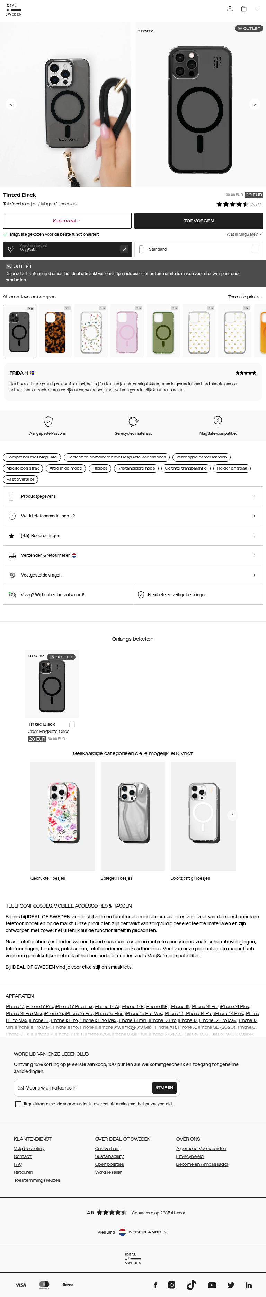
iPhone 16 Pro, (205, 1006)
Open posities (109, 1164)
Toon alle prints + (245, 296)
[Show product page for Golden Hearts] (199, 331)
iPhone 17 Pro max (73, 1006)
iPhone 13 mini (133, 1020)
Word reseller (108, 1172)
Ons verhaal (107, 1148)
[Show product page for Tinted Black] (19, 330)
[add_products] (72, 724)
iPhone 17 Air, (108, 1006)
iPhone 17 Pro (39, 1006)
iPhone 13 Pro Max (97, 1020)
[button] (133, 1212)
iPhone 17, (15, 1006)
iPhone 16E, (157, 1006)
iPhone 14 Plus (228, 1013)
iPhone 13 (38, 1020)
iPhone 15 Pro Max (143, 1013)
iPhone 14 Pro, (198, 1013)
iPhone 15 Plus (109, 1013)
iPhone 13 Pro (64, 1020)
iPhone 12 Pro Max (218, 1020)
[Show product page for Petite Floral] (91, 331)
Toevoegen (199, 221)
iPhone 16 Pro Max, (24, 1013)
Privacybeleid (190, 1156)
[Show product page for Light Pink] (127, 331)
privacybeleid (158, 1104)
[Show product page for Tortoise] (55, 331)
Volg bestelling (29, 1148)
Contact (23, 1156)
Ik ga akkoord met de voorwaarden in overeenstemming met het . (98, 1104)
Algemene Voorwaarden (201, 1148)
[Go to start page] (13, 10)
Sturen (164, 1088)
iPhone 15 (53, 1013)
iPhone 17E (133, 1006)
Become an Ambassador (202, 1164)
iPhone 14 (174, 1013)
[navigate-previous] (232, 815)
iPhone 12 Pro (162, 1020)
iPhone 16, (180, 1006)
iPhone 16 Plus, (235, 1006)
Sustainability (109, 1156)
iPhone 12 (187, 1020)
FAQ (18, 1164)
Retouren (23, 1172)
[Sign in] (230, 9)
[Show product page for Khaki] (163, 331)
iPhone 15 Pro (78, 1013)
